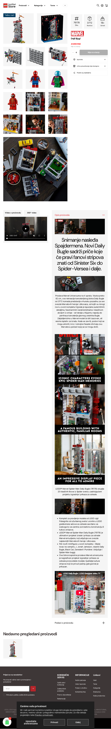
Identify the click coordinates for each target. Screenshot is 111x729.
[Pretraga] (98, 5)
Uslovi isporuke (80, 684)
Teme (52, 5)
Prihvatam (20, 695)
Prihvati (54, 722)
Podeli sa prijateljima (84, 73)
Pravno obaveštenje (64, 695)
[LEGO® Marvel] (89, 33)
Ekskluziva (96, 692)
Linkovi (96, 675)
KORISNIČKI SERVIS (63, 676)
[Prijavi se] (102, 5)
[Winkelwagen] (106, 5)
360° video (31, 213)
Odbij (78, 722)
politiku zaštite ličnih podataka (24, 695)
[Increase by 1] (76, 52)
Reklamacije (61, 699)
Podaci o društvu (81, 688)
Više (65, 5)
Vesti (94, 680)
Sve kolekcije (29, 5)
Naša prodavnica (99, 696)
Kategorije (38, 5)
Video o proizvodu (13, 213)
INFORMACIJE (82, 675)
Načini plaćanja (80, 680)
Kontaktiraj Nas (80, 692)
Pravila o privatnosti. (44, 715)
